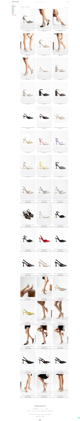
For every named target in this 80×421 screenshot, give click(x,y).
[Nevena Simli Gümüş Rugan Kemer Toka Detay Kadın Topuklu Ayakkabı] (60, 189)
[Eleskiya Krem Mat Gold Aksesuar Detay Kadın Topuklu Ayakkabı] (60, 116)
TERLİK (13, 11)
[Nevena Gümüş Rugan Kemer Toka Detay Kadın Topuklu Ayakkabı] (44, 189)
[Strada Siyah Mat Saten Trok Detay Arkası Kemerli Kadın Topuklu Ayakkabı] (28, 360)
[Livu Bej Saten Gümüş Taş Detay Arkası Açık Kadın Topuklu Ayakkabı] (44, 287)
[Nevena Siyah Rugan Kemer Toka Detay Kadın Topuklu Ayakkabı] (60, 238)
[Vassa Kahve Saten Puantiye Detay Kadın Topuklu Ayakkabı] (60, 92)
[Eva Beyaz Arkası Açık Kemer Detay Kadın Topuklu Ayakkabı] (60, 311)
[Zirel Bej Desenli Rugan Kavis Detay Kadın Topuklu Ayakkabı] (44, 262)
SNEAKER (13, 10)
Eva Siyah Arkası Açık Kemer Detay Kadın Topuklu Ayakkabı (28, 346)
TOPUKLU (13, 7)
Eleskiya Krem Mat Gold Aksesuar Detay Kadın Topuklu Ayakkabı (60, 127)
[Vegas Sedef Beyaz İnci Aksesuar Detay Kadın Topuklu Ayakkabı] (60, 43)
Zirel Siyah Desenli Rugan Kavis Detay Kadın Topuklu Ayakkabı (60, 273)
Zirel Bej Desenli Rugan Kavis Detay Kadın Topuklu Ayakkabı (44, 273)
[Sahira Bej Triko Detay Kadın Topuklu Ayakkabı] (28, 141)
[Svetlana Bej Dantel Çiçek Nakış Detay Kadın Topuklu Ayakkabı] (28, 165)
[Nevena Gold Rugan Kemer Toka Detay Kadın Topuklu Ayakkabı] (28, 68)
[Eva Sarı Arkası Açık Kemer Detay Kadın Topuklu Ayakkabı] (28, 311)
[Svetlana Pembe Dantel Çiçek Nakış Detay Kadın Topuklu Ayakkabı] (44, 141)
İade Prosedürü (48, 414)
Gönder (47, 408)
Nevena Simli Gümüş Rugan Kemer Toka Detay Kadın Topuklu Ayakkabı (60, 200)
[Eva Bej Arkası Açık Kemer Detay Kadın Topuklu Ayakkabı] (60, 287)
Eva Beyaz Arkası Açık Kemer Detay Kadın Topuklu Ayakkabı (60, 322)
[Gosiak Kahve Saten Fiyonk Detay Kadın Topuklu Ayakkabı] (28, 214)
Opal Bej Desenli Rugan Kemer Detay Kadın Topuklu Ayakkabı (28, 395)
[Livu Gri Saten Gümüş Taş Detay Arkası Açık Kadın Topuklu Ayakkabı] (28, 287)
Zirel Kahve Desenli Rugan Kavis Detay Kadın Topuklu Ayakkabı (28, 273)
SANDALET (13, 12)
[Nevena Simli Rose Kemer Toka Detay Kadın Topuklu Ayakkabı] (28, 189)
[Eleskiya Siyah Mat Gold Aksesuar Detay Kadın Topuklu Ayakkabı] (28, 116)
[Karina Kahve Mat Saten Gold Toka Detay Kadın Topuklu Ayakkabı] (44, 360)
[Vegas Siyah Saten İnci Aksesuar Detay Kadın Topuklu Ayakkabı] (44, 19)
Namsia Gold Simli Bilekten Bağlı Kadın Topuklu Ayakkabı (44, 54)
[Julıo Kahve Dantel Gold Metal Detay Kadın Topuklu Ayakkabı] (28, 238)
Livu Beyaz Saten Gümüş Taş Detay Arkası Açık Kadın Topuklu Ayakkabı (60, 346)
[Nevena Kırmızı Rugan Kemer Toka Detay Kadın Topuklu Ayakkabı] (44, 238)
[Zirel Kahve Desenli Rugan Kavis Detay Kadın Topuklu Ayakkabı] (28, 262)
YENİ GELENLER (14, 6)
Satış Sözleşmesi (38, 414)
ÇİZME (13, 14)
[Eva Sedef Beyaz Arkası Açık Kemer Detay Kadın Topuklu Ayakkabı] (44, 311)
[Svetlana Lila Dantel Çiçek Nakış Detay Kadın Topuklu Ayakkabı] (60, 141)
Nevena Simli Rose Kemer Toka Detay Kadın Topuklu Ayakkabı (28, 200)
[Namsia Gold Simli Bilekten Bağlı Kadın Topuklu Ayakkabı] (44, 43)
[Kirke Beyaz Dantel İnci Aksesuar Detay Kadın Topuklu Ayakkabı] (44, 68)
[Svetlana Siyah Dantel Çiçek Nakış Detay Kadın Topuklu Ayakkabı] (60, 165)
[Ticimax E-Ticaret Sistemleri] (40, 420)
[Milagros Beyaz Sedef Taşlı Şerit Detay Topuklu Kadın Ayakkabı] (60, 384)
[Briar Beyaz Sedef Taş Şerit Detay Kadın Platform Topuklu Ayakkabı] (44, 384)
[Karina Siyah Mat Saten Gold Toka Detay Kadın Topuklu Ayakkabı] (60, 360)
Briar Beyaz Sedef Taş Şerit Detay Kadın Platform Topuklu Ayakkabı (44, 395)
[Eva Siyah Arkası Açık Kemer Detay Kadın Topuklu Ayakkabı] (28, 335)
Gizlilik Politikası (34, 414)
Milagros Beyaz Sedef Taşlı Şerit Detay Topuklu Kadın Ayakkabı (60, 395)
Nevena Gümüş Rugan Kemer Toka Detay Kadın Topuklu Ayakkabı (44, 200)
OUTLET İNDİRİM (14, 15)
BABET (13, 8)
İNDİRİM (13, 5)
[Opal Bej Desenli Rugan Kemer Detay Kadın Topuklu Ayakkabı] (28, 384)
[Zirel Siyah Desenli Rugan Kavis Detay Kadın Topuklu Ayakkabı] (60, 262)
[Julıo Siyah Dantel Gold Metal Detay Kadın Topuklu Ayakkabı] (60, 214)
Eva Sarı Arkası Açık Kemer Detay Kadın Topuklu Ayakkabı (28, 322)
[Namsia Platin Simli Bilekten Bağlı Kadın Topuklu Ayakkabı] (28, 19)
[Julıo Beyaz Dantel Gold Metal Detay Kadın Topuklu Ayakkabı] (44, 214)
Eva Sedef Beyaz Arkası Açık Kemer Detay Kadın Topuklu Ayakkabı (44, 322)
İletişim (45, 414)
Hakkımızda (30, 414)
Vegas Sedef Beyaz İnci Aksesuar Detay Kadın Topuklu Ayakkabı (60, 54)
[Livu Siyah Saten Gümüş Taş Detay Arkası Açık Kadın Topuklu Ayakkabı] (44, 335)
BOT (12, 13)
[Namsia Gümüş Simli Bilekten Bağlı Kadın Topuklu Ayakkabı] (28, 43)
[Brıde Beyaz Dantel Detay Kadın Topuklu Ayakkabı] (60, 19)
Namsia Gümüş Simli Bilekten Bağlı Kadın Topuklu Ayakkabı (28, 54)
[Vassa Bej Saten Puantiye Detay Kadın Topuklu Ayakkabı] (60, 68)
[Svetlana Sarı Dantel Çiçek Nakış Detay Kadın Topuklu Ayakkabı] (44, 165)
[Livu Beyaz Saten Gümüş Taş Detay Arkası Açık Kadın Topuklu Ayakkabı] (60, 335)
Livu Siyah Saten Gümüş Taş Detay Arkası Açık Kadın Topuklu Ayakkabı (44, 346)
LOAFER (13, 9)
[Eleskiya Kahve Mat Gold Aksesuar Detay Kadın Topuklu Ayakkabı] (44, 116)
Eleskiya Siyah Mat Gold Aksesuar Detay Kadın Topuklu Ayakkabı (28, 127)
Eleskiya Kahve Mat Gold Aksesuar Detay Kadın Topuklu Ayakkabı (44, 127)
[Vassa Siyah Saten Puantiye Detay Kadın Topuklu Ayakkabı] (44, 92)
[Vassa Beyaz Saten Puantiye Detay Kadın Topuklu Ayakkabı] (28, 92)
